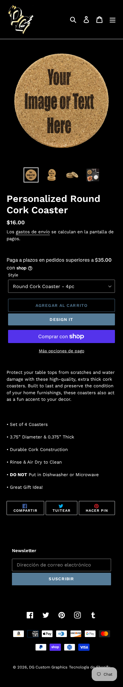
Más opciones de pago (61, 350)
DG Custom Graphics (48, 667)
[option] (31, 175)
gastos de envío (33, 231)
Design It (61, 319)
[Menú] (112, 19)
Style (13, 274)
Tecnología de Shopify (89, 667)
